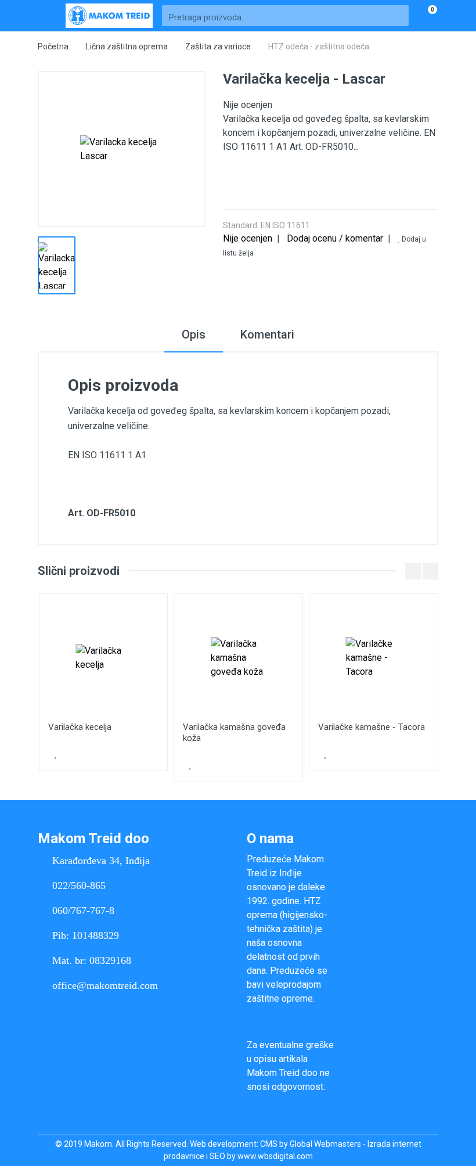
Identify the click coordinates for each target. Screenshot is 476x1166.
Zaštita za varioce (218, 46)
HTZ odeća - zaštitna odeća (318, 46)
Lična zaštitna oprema (127, 46)
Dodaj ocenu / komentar (335, 238)
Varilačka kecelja (79, 727)
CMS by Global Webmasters (310, 1144)
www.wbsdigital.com (275, 1156)
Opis (193, 334)
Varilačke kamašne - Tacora (371, 727)
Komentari (267, 334)
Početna (53, 46)
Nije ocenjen (247, 238)
